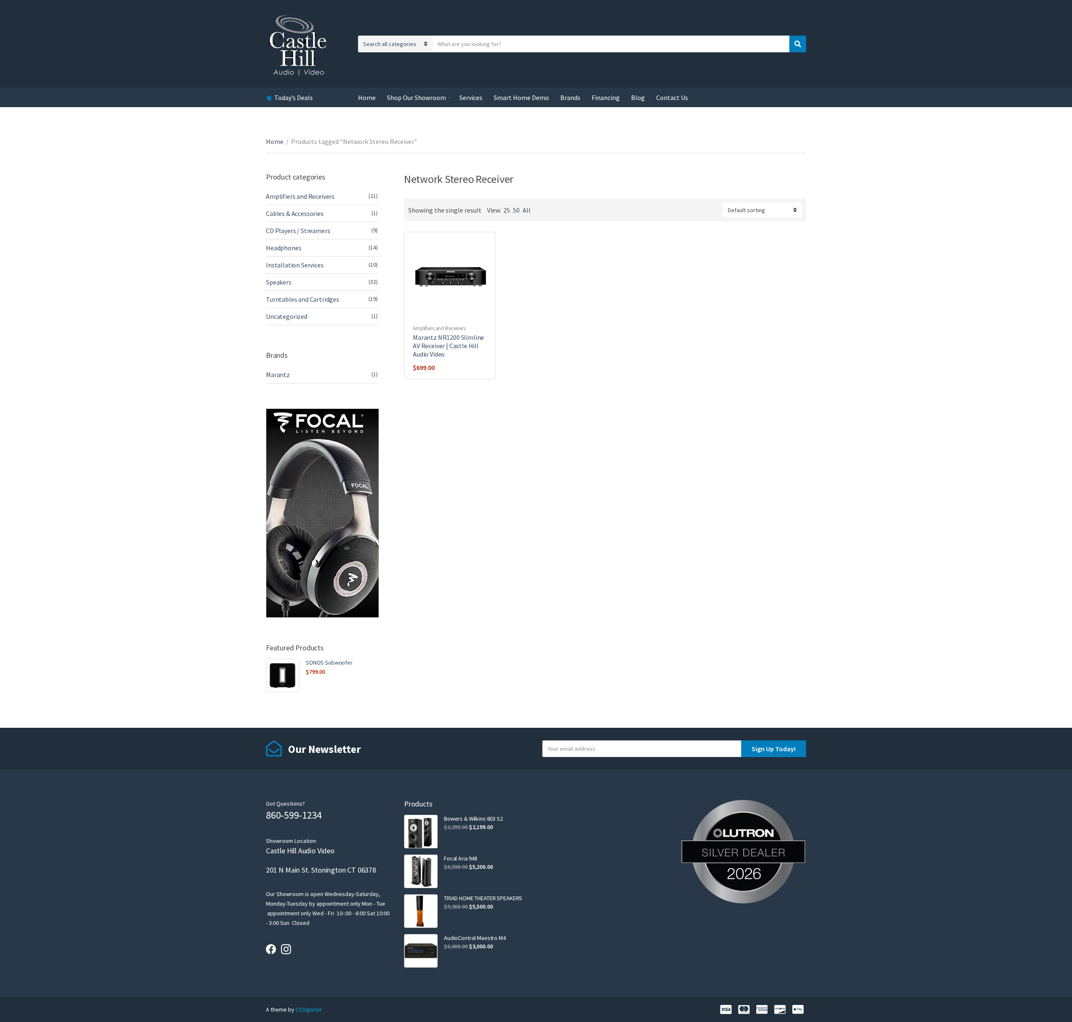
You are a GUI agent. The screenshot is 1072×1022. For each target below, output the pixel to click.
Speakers (278, 282)
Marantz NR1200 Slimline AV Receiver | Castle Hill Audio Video (448, 345)
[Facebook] (271, 949)
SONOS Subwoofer (329, 662)
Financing (606, 97)
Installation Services (295, 265)
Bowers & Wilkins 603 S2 (473, 818)
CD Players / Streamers (298, 230)
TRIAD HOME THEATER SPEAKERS (483, 898)
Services (470, 97)
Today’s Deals (293, 97)
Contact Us (672, 97)
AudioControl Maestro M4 (475, 938)
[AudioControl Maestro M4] (421, 951)
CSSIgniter (309, 1009)
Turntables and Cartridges (302, 299)
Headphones (283, 248)
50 (516, 210)
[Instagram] (286, 949)
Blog (638, 97)
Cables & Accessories (295, 213)
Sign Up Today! (774, 749)
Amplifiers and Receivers (439, 328)
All (527, 210)
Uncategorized (286, 316)
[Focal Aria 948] (421, 871)
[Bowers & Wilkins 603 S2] (421, 831)
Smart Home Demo (521, 97)
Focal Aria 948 (460, 858)
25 (506, 210)
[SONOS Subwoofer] (282, 675)
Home (367, 97)
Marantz (278, 374)
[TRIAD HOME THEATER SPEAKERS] (421, 911)
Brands (570, 97)
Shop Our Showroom (416, 97)
